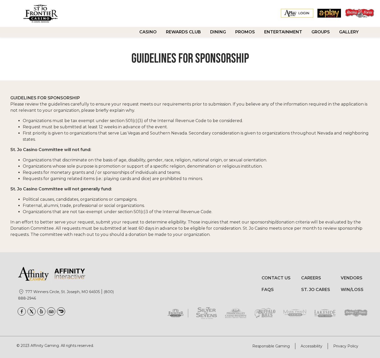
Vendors (351, 277)
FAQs (268, 289)
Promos (245, 31)
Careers (311, 277)
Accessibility (311, 346)
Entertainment (283, 31)
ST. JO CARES (315, 289)
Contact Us (276, 277)
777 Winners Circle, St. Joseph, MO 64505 (62, 291)
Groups (320, 31)
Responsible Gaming (271, 346)
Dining (218, 31)
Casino (148, 31)
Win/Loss (352, 289)
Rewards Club (183, 31)
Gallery (349, 31)
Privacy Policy (345, 346)
